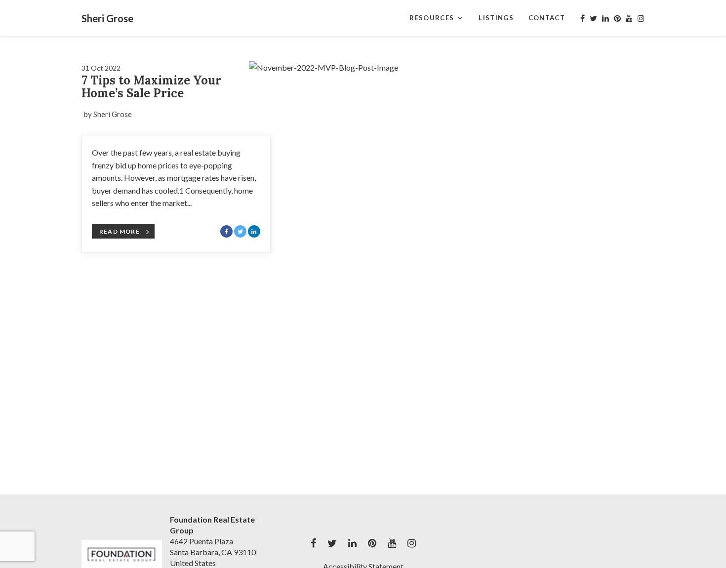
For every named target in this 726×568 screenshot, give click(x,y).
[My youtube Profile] (629, 18)
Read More (119, 231)
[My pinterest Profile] (617, 18)
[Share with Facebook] (226, 231)
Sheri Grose (107, 18)
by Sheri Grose (108, 114)
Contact (546, 18)
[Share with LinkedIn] (254, 231)
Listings (496, 18)
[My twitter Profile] (593, 18)
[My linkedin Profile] (605, 18)
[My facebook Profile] (582, 18)
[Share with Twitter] (240, 231)
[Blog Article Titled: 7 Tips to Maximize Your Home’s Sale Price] (374, 127)
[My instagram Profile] (641, 18)
